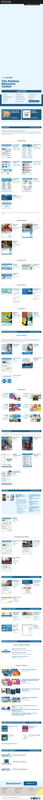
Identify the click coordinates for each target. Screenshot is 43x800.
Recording (14, 707)
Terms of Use (17, 797)
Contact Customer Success (34, 101)
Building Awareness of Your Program (14, 722)
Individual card (16, 601)
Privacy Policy (5, 797)
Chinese (18, 149)
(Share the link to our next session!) (24, 654)
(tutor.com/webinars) (26, 670)
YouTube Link (15, 627)
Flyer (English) (36, 543)
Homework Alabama (19, 755)
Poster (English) (16, 584)
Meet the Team (31, 96)
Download (15, 346)
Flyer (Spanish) (36, 585)
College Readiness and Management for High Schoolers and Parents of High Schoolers (31, 680)
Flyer (14, 227)
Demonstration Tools (20, 96)
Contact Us (30, 783)
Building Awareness (19, 101)
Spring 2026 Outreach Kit (15, 111)
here (16, 743)
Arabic (14, 149)
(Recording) (14, 650)
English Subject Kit (34, 111)
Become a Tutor (32, 790)
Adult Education (19, 94)
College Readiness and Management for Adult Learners (31, 689)
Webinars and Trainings (20, 99)
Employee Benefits (18, 792)
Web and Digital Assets (7, 96)
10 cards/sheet (16, 599)
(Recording (14, 657)
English (14, 148)
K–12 (15, 790)
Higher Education (17, 789)
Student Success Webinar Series (29, 669)
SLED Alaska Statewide (20, 769)
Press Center (4, 790)
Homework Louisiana (19, 761)
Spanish (18, 148)
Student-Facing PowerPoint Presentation (16, 613)
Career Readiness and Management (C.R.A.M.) (30, 698)
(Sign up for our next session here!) (24, 650)
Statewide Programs (33, 94)
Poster (14, 228)
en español (14, 117)
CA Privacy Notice (11, 797)
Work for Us (31, 789)
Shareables (5, 94)
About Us (4, 789)
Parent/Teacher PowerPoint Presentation (37, 613)
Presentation (20, 707)
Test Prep (4, 101)
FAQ (3, 791)
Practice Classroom (35, 626)
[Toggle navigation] (40, 2)
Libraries (16, 791)
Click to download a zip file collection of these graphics (5, 396)
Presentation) (20, 657)
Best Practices (5, 99)
